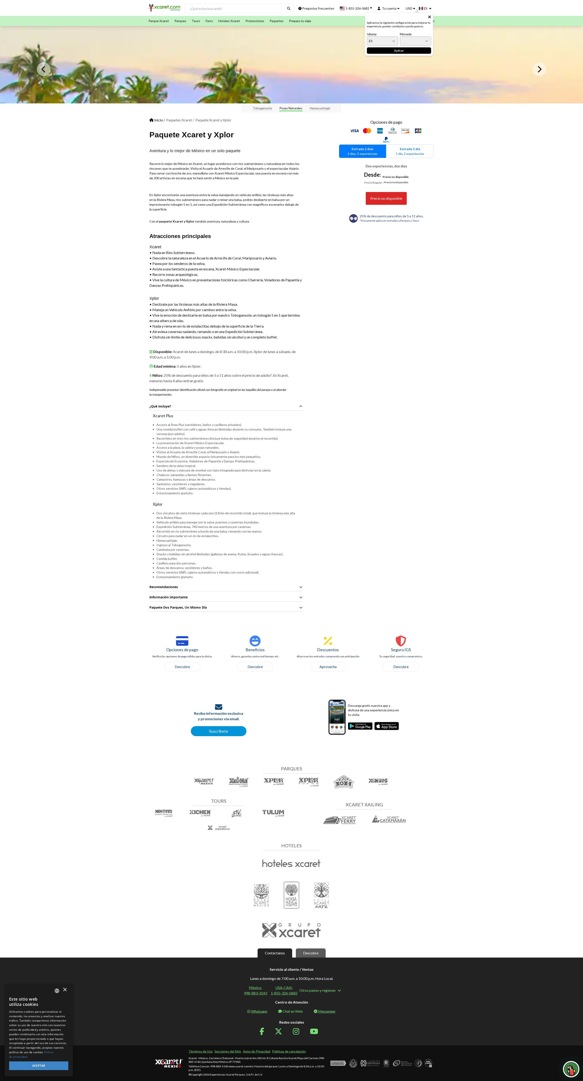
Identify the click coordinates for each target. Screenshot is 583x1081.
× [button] (65, 991)
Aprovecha (328, 666)
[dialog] (39, 1030)
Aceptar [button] (38, 1066)
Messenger (327, 1011)
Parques (180, 21)
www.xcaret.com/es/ (241, 1066)
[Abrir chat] (571, 1069)
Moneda (406, 34)
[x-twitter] (281, 1031)
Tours (196, 21)
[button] (165, 9)
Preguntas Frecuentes (318, 8)
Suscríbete (218, 731)
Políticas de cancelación (289, 1051)
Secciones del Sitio (228, 1051)
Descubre (182, 666)
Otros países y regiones (317, 990)
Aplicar (399, 50)
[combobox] (57, 991)
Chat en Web (293, 1011)
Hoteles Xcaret (229, 21)
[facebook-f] (265, 1031)
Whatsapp (259, 1011)
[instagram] (299, 1031)
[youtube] (317, 1031)
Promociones (254, 21)
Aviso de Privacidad (256, 1051)
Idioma (371, 34)
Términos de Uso (201, 1051)
